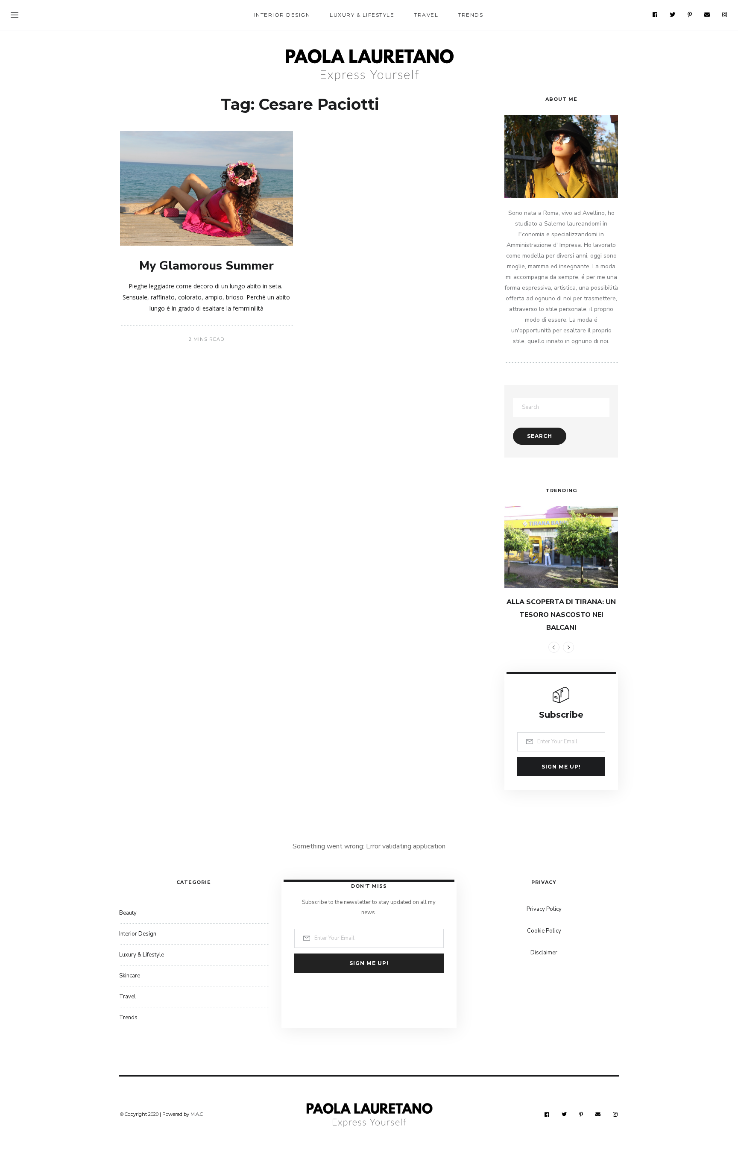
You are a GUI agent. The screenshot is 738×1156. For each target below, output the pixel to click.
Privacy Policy (544, 909)
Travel (426, 15)
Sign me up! (561, 766)
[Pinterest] (690, 14)
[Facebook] (655, 14)
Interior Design (282, 15)
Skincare (129, 976)
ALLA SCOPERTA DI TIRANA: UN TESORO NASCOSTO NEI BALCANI (561, 614)
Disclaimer (543, 952)
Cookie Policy (544, 931)
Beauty (128, 913)
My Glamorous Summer (206, 266)
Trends (470, 15)
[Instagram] (724, 14)
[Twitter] (673, 14)
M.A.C (196, 1114)
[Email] (707, 14)
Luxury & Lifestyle (362, 15)
